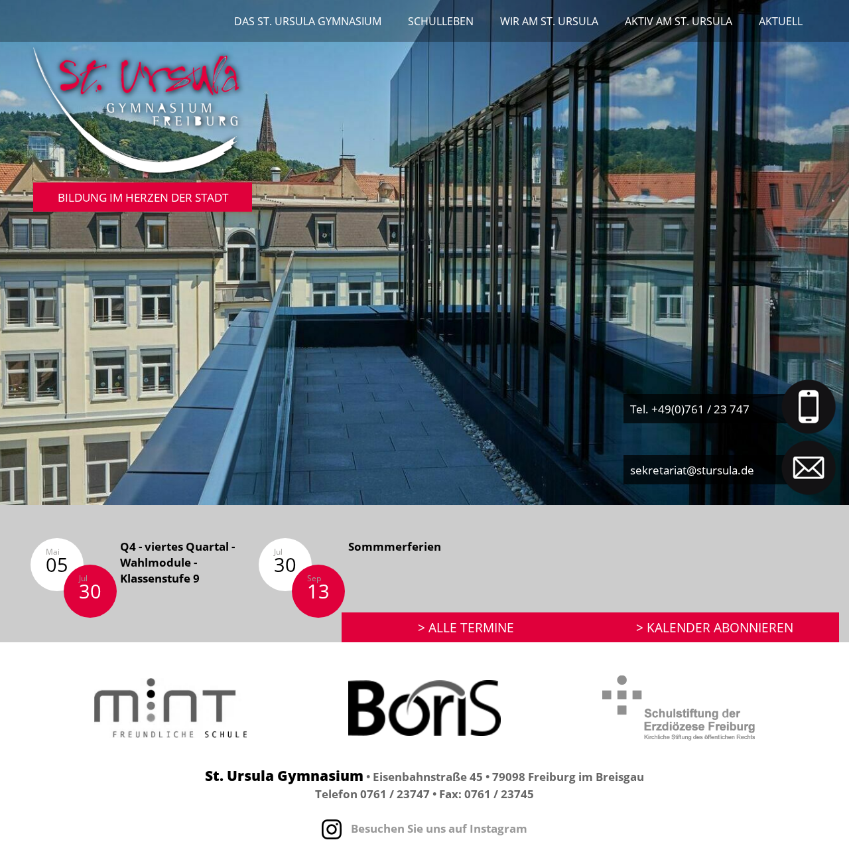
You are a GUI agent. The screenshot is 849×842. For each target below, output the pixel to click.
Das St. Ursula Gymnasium (307, 21)
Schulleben (441, 21)
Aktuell (781, 21)
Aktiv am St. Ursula (678, 21)
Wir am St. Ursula (549, 21)
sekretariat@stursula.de (692, 470)
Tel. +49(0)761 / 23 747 (690, 409)
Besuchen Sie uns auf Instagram (437, 828)
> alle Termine (466, 627)
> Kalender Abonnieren (714, 627)
